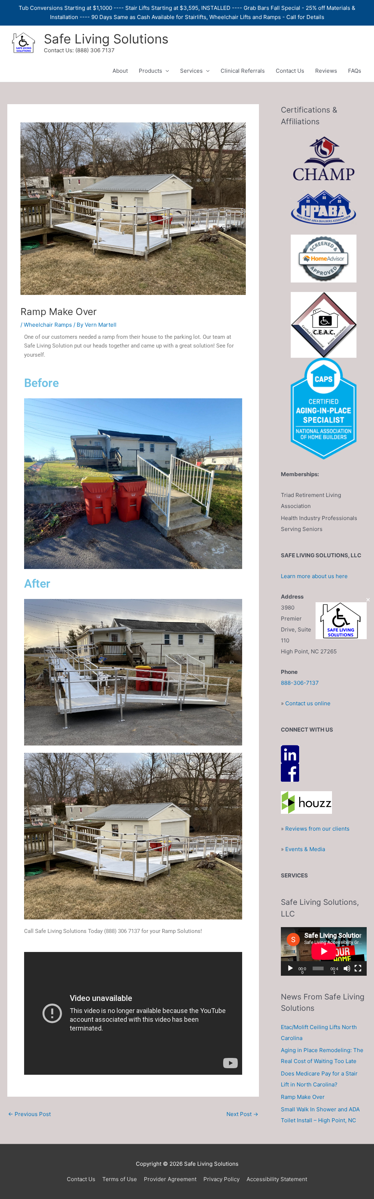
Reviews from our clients (317, 828)
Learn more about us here (314, 576)
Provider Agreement (170, 1179)
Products (150, 70)
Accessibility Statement (277, 1179)
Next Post (242, 1114)
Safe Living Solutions (106, 38)
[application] (324, 951)
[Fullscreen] (358, 968)
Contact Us (290, 70)
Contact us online (308, 703)
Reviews (326, 70)
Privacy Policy (221, 1179)
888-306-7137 (300, 682)
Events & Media (305, 849)
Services (191, 70)
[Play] (290, 968)
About (120, 70)
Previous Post (29, 1114)
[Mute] (347, 968)
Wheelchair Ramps (48, 324)
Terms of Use (119, 1179)
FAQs (354, 70)
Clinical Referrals (243, 70)
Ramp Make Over (303, 1096)
